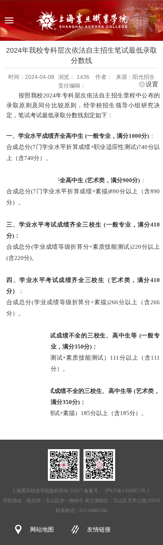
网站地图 (42, 529)
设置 (152, 84)
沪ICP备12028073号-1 (127, 491)
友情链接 (99, 529)
